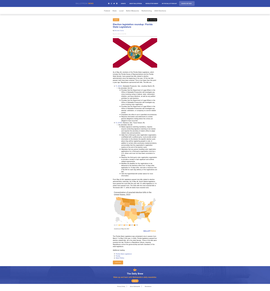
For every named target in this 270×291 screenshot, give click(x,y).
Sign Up (135, 281)
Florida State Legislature (124, 254)
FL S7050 (119, 123)
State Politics (120, 258)
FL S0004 (119, 86)
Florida (118, 256)
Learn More (118, 262)
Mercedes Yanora (119, 30)
